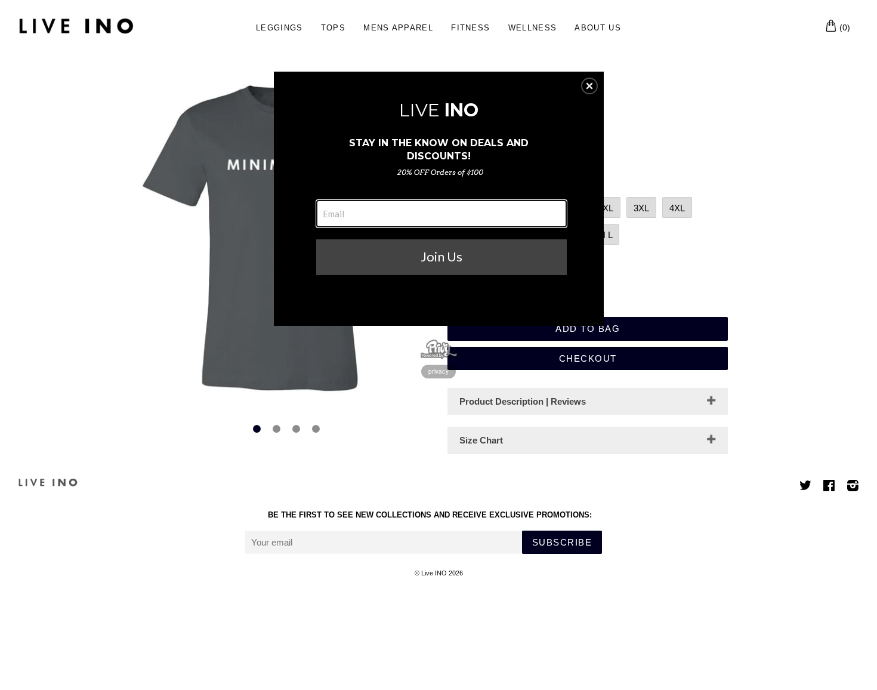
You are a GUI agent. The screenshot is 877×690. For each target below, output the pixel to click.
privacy (438, 371)
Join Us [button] (441, 256)
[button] (589, 86)
